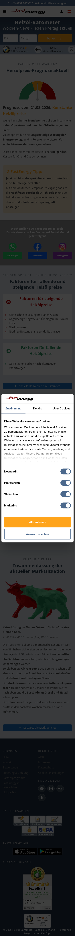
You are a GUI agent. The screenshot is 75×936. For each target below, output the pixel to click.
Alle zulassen (37, 522)
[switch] (65, 483)
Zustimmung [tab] (13, 408)
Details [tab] (37, 408)
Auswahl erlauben (37, 534)
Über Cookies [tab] (61, 408)
